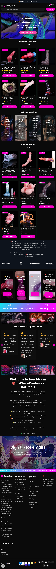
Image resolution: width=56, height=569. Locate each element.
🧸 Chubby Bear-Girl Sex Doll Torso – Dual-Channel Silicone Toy (28, 200)
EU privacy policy (20, 487)
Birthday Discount (20, 482)
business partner (7, 543)
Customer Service (32, 477)
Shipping (31, 507)
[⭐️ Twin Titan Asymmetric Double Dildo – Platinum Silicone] (28, 159)
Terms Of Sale (19, 499)
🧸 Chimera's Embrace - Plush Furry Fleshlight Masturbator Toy (8, 99)
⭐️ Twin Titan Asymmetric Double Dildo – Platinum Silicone (27, 170)
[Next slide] (50, 1)
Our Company (20, 476)
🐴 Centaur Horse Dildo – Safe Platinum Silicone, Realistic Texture (45, 67)
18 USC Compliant (34, 505)
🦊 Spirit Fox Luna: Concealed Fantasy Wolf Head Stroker (8, 230)
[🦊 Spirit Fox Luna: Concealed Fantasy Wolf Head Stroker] (9, 219)
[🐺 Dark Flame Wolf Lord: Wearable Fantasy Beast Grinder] (28, 219)
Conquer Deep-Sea (48, 294)
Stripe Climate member (19, 502)
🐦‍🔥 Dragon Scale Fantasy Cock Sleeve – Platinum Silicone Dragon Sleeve (45, 170)
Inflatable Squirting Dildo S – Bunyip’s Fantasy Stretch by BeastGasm (28, 67)
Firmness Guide (33, 489)
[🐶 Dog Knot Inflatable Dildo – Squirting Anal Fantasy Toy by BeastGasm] (9, 56)
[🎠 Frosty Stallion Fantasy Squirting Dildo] (9, 189)
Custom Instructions (32, 499)
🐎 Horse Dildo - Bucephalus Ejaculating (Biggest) (27, 99)
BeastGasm (37, 393)
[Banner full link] (7, 128)
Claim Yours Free (21, 293)
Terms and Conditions (18, 493)
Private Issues (19, 496)
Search (51, 9)
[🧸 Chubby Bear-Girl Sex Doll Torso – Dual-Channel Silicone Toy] (28, 189)
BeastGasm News (34, 486)
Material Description (32, 495)
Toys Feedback (19, 484)
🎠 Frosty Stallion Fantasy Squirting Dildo (9, 199)
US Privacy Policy (20, 489)
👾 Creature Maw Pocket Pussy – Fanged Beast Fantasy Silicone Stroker (8, 170)
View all (28, 44)
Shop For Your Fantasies (28, 32)
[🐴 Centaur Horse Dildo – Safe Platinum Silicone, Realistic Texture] (46, 56)
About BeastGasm (20, 479)
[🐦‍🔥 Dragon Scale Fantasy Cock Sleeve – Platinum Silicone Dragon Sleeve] (46, 159)
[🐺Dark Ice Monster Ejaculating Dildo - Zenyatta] (46, 87)
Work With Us (33, 502)
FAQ (30, 484)
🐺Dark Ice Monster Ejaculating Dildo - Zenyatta (44, 99)
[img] (6, 70)
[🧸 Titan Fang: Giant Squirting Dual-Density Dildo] (46, 189)
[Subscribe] (39, 459)
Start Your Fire (7, 294)
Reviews (31, 481)
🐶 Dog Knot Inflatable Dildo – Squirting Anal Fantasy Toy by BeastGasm (9, 67)
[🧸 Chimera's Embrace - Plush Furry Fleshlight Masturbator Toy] (9, 87)
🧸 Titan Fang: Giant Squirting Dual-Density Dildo (45, 200)
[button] (2, 6)
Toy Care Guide (33, 491)
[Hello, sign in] (47, 5)
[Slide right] (54, 345)
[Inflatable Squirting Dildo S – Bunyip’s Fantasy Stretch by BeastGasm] (28, 56)
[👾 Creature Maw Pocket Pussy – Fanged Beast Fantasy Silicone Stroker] (9, 159)
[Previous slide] (5, 1)
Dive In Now (35, 294)
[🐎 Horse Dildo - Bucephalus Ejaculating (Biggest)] (28, 87)
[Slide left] (2, 345)
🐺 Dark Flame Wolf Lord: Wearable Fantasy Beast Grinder (27, 230)
